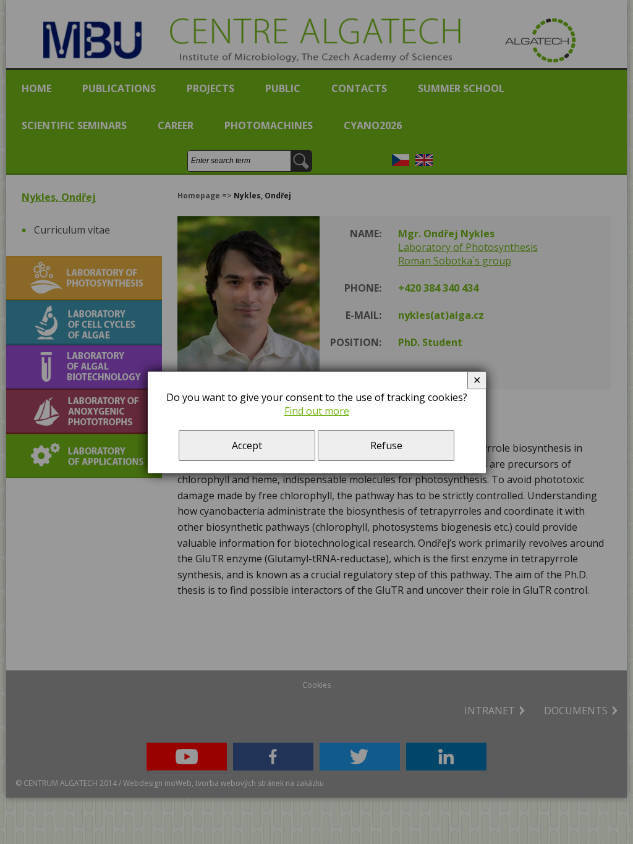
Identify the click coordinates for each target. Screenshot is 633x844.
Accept (247, 445)
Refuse (386, 445)
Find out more (316, 411)
